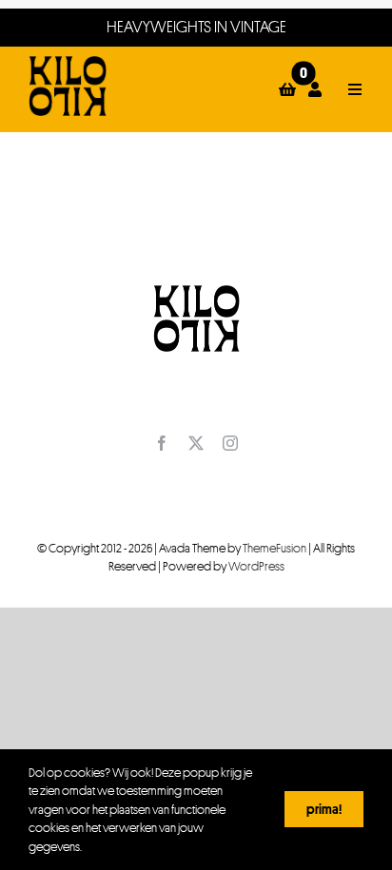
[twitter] (196, 443)
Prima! (324, 809)
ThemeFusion (274, 547)
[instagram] (230, 443)
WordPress (256, 565)
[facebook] (161, 443)
